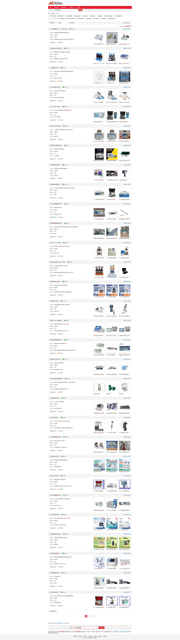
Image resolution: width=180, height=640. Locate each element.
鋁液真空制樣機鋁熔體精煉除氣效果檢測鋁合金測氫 (112, 471)
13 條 (55, 522)
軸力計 (61, 207)
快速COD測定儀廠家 (61, 18)
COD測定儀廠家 (85, 16)
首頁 (51, 7)
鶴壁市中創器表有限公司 (55, 495)
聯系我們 (80, 636)
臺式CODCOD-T (99, 44)
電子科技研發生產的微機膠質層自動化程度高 (112, 374)
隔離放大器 (64, 90)
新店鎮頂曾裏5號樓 (57, 466)
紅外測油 (56, 265)
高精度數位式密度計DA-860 (124, 335)
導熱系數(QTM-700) (99, 335)
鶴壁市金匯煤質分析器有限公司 (56, 378)
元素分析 (56, 363)
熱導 (55, 324)
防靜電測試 (56, 32)
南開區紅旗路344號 (57, 214)
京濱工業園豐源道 (57, 117)
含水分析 (56, 421)
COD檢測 (65, 265)
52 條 (55, 445)
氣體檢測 (65, 168)
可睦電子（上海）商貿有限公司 (56, 320)
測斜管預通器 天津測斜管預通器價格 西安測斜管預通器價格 (124, 219)
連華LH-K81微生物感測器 (124, 63)
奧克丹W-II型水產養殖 (124, 141)
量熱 (62, 363)
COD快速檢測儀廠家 (118, 16)
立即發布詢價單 (59, 623)
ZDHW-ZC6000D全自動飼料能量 (112, 510)
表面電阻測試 (66, 32)
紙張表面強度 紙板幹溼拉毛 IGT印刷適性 (112, 413)
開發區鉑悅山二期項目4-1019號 (60, 563)
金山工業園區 (56, 155)
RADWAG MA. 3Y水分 (99, 102)
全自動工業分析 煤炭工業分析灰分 (124, 160)
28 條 (55, 270)
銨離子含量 (123, 121)
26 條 (55, 425)
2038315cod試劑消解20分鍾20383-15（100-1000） (112, 452)
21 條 (55, 581)
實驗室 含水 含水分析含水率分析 (99, 432)
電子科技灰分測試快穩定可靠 (99, 374)
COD (57, 129)
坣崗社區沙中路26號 (58, 408)
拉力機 (58, 401)
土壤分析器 (67, 52)
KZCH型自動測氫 (110, 355)
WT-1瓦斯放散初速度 (111, 491)
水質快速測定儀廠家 (111, 18)
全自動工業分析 (61, 498)
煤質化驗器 (56, 382)
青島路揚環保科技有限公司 (55, 281)
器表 (61, 32)
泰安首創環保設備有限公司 (55, 165)
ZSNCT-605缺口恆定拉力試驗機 (124, 568)
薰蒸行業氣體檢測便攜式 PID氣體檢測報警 (112, 549)
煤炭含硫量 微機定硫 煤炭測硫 (99, 160)
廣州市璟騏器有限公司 (55, 29)
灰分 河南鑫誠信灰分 (99, 355)
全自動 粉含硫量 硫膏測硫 (112, 238)
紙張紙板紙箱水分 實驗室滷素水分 (99, 413)
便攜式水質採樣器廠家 (71, 18)
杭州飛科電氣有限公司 (54, 417)
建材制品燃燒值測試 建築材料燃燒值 (99, 238)
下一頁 (92, 616)
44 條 (55, 134)
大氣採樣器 (56, 285)
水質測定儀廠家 (92, 16)
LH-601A (98, 83)
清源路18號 (56, 136)
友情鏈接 (104, 636)
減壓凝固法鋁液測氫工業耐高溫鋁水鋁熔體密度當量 (124, 471)
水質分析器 (61, 52)
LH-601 (110, 83)
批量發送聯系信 (127, 22)
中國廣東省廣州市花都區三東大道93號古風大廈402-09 (64, 39)
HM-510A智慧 (98, 277)
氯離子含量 (98, 121)
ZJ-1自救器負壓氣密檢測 (124, 607)
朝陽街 (55, 233)
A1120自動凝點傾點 (111, 258)
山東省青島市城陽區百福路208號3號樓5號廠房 (63, 292)
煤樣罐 (55, 479)
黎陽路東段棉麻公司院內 (58, 369)
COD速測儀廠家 (100, 16)
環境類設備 (61, 460)
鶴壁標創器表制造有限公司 (56, 223)
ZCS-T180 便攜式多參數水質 (124, 277)
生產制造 (55, 54)
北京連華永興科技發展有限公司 (56, 48)
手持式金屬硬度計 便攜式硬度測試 (124, 588)
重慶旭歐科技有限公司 (54, 301)
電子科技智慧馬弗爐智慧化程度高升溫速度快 (124, 374)
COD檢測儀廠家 (103, 18)
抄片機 (55, 401)
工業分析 (59, 149)
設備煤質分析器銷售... (63, 382)
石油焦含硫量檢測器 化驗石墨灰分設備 (124, 238)
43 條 (55, 212)
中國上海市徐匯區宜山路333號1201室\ (61, 330)
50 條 (55, 56)
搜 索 (101, 627)
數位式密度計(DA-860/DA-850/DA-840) (112, 335)
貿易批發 (55, 35)
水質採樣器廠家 (60, 16)
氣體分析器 (56, 52)
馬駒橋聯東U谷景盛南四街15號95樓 (60, 58)
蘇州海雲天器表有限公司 (55, 437)
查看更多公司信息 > (127, 29)
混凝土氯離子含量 (111, 121)
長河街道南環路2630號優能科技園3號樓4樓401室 (63, 427)
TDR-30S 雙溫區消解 (123, 529)
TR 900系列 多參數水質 (112, 529)
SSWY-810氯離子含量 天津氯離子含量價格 (99, 219)
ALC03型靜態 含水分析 (124, 432)
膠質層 (63, 343)
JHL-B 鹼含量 (110, 199)
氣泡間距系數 (62, 110)
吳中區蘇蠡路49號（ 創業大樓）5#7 (61, 447)
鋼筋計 (58, 207)
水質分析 (65, 537)
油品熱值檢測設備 (57, 227)
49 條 (55, 289)
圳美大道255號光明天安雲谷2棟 (60, 525)
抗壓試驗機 (62, 401)
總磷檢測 (60, 265)
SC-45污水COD (99, 180)
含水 (60, 421)
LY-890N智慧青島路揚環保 (99, 296)
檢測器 (55, 576)
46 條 (55, 309)
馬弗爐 (62, 149)
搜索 (80, 10)
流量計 (55, 440)
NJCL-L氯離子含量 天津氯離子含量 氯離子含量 (112, 219)
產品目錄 (53, 13)
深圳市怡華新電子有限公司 (55, 87)
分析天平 (59, 90)
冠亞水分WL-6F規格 (124, 44)
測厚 (59, 576)
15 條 (55, 503)
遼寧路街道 (56, 544)
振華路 (55, 583)
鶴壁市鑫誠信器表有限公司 (56, 339)
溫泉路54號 (56, 175)
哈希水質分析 (57, 71)
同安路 (55, 194)
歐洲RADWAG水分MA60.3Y (112, 102)
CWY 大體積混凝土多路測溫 (124, 199)
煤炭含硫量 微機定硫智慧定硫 (112, 160)
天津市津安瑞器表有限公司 (56, 203)
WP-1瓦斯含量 (98, 491)
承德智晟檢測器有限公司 (55, 553)
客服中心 (85, 636)
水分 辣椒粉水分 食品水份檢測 (99, 588)
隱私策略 (95, 636)
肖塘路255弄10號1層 (58, 78)
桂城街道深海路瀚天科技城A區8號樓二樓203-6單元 (63, 272)
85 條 (55, 483)
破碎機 (55, 149)
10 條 (55, 367)
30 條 (55, 192)
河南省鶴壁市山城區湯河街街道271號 (61, 389)
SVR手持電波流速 (122, 180)
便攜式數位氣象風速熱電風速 (124, 549)
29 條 (55, 328)
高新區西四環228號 (57, 602)
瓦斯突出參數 (57, 595)
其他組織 (55, 268)
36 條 (55, 95)
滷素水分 (97, 471)
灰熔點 (68, 498)
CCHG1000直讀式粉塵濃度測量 (124, 491)
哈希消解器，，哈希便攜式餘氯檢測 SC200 (124, 83)
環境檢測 (60, 168)
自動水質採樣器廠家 (80, 18)
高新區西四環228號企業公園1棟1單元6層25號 (62, 486)
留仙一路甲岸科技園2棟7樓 (59, 97)
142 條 (55, 75)
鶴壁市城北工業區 (57, 505)
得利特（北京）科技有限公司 (55, 242)
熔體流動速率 (68, 557)
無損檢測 (60, 537)
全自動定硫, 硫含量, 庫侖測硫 (99, 510)
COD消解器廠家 (96, 18)
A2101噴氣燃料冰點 (124, 258)
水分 (96, 393)
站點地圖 (90, 636)
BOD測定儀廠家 (88, 18)
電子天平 (58, 440)
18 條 (55, 464)
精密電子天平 (121, 393)
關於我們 (75, 636)
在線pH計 (56, 90)
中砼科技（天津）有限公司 (55, 106)
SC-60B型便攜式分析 (112, 180)
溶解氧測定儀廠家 (77, 16)
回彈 (55, 207)
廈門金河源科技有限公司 (55, 456)
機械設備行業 (64, 7)
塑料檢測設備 (56, 460)
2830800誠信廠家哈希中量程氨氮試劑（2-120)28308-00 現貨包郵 (124, 452)
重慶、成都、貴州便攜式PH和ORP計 (124, 316)
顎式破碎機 (108, 393)
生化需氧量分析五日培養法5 (99, 549)
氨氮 (63, 518)
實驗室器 (65, 285)
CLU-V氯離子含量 (99, 199)
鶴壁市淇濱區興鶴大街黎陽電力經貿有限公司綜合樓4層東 (64, 350)
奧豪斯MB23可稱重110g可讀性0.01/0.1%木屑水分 (99, 452)
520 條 (55, 37)
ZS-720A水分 (98, 568)
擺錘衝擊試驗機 (62, 557)
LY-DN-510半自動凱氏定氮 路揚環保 (124, 296)
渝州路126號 (56, 311)
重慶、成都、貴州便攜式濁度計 (112, 316)
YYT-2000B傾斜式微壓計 (111, 607)
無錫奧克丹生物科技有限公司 (55, 126)
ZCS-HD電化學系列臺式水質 (112, 277)
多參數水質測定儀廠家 (108, 16)
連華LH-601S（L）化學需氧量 (99, 63)
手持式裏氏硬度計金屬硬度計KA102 (112, 588)
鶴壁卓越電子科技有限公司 (55, 359)
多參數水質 (57, 518)
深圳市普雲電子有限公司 (55, 398)
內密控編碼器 (62, 71)
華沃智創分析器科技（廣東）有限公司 (57, 262)
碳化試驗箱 (56, 110)
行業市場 (79, 7)
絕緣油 (61, 246)
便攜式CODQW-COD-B (112, 44)
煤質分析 (59, 343)
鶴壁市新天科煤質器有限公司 (56, 145)
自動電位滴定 (60, 324)
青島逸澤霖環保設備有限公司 (55, 534)
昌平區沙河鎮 (56, 253)
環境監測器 (56, 304)
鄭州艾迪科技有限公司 (54, 475)
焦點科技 (91, 637)
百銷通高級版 (65, 29)
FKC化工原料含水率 (111, 432)
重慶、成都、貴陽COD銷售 (99, 316)
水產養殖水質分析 (64, 129)
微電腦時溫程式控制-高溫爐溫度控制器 (124, 355)
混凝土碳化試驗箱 (71, 188)
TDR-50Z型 (98, 529)
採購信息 (56, 7)
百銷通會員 (52, 22)
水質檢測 (56, 168)
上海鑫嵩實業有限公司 (54, 67)
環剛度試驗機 (56, 557)
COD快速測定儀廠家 (68, 16)
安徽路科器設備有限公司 (55, 184)
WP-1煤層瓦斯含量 (99, 607)
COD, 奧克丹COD (112, 141)
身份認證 (72, 29)
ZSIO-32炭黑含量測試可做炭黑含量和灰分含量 (112, 568)
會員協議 (99, 636)
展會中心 (72, 7)
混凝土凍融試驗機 (57, 188)
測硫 (59, 363)
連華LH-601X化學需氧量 (112, 63)
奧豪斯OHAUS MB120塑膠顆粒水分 (124, 102)
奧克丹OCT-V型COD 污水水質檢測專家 (99, 141)
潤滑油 (56, 246)
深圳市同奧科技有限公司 (55, 514)
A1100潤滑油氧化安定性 (99, 258)
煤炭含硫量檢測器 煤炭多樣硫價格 (124, 510)
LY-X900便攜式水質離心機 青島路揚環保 (112, 296)
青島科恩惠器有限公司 (55, 572)
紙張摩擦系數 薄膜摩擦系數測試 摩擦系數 (124, 413)
